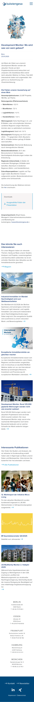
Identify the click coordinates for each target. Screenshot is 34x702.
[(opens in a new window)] (13, 689)
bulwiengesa (15, 4)
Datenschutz (21, 695)
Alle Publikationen (11, 465)
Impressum (12, 695)
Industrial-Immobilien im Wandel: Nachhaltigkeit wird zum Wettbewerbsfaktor (14, 299)
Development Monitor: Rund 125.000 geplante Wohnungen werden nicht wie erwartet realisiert (16, 406)
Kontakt (11, 683)
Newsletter (24, 683)
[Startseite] (3, 4)
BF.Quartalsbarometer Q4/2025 (14, 536)
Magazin (7, 267)
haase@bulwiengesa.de (19, 222)
